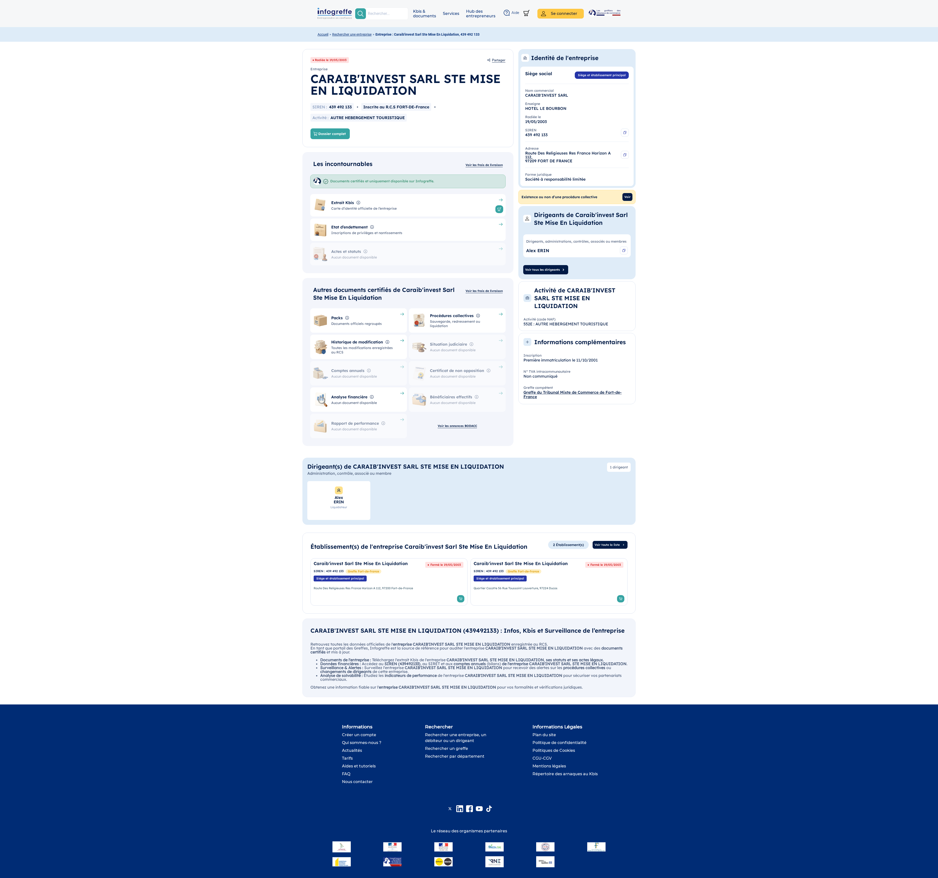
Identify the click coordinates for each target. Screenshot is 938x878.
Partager (498, 60)
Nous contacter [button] (357, 781)
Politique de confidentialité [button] (559, 742)
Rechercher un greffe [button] (446, 748)
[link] (389, 582)
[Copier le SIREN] (625, 132)
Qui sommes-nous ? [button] (361, 742)
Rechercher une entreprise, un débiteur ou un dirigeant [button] (455, 738)
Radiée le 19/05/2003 (331, 60)
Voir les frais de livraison (484, 165)
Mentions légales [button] (549, 766)
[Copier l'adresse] (625, 155)
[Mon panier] (527, 13)
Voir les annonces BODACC (457, 426)
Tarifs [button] (347, 758)
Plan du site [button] (544, 735)
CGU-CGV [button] (542, 758)
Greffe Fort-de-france (363, 571)
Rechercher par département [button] (454, 756)
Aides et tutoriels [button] (359, 766)
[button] (424, 13)
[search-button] (360, 13)
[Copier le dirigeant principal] (624, 250)
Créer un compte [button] (359, 735)
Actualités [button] (352, 750)
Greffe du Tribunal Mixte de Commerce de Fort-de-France (572, 394)
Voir (627, 197)
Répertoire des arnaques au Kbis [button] (565, 774)
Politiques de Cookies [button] (554, 750)
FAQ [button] (346, 774)
